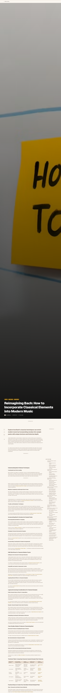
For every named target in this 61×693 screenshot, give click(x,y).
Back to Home (7, 1)
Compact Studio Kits (16, 585)
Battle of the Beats (18, 527)
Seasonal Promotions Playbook (34, 562)
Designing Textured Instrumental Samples (52, 474)
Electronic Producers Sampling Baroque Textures (53, 498)
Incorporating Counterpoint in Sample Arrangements (53, 476)
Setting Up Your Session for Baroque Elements (53, 481)
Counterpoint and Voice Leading (52, 463)
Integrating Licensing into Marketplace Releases (52, 494)
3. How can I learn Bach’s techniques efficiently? (52, 533)
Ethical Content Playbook (30, 622)
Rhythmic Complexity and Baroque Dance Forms (52, 465)
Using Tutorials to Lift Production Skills (52, 524)
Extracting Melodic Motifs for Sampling (53, 472)
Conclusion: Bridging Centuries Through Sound (51, 526)
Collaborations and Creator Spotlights (53, 521)
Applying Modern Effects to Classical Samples (53, 485)
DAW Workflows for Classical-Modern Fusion (51, 478)
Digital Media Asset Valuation (36, 611)
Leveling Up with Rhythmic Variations (27, 500)
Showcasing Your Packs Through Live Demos (53, 519)
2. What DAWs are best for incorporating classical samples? (53, 530)
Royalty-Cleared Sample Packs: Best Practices (52, 491)
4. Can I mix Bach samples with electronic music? (52, 535)
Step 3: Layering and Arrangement (52, 515)
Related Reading (51, 540)
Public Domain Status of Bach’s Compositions (52, 489)
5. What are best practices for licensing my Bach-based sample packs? (53, 538)
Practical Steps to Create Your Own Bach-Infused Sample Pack (52, 508)
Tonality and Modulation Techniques (52, 468)
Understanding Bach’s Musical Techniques (51, 461)
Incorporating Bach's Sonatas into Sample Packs (52, 470)
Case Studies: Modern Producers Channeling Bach (52, 496)
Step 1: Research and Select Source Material (53, 511)
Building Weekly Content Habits (20, 548)
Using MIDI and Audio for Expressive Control (52, 483)
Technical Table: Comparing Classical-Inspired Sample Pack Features (51, 506)
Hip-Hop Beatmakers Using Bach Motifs (53, 500)
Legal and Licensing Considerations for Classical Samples (52, 487)
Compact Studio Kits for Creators (33, 635)
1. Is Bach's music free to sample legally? (52, 528)
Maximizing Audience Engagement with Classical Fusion (52, 517)
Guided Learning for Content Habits (36, 513)
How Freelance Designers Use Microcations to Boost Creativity (22, 691)
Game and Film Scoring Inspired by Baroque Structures (52, 503)
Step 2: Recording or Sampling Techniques (53, 513)
